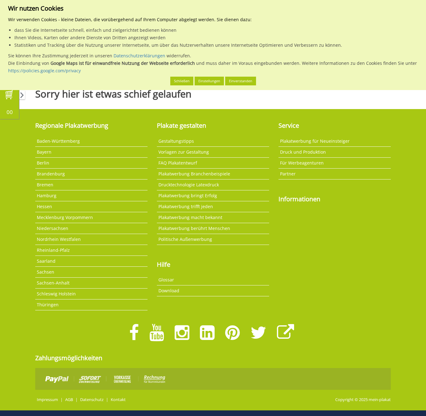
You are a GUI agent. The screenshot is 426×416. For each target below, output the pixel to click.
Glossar (166, 280)
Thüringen (48, 305)
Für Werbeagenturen (302, 163)
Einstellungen (209, 81)
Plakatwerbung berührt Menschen (194, 228)
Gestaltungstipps (176, 141)
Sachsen (45, 272)
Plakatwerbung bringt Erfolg (187, 195)
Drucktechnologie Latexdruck (188, 185)
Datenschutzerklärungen (139, 56)
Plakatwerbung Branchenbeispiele (194, 174)
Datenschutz (92, 399)
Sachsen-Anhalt (53, 283)
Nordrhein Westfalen (59, 239)
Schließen (182, 81)
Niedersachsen (52, 228)
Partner (288, 174)
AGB (69, 399)
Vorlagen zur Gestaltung (183, 152)
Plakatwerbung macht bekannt (190, 217)
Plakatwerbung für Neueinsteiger (315, 141)
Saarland (46, 261)
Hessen (44, 206)
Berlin (43, 163)
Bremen (45, 185)
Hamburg (46, 195)
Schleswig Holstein (56, 294)
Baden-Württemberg (58, 141)
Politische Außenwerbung (185, 239)
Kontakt (118, 399)
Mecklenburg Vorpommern (65, 217)
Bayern (44, 152)
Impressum (47, 399)
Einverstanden (240, 81)
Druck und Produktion (303, 152)
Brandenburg (51, 174)
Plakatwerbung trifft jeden (185, 206)
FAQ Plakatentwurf (177, 163)
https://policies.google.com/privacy (44, 71)
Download (168, 291)
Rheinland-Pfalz (53, 250)
